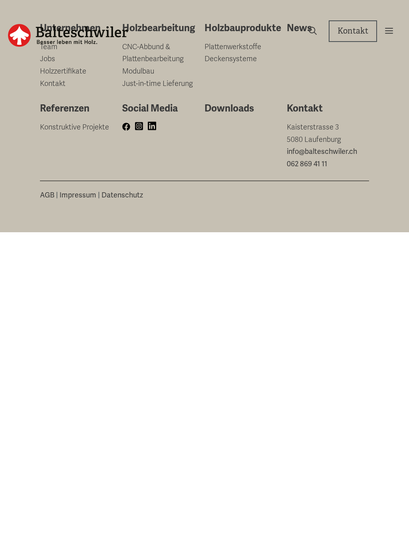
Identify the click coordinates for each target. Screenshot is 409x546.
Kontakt (353, 31)
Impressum (78, 195)
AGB (47, 195)
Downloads (229, 108)
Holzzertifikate (63, 71)
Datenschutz (122, 195)
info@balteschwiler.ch (322, 151)
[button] (386, 31)
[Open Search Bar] (310, 31)
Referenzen (64, 108)
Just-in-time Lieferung (157, 83)
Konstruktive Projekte (74, 127)
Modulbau (138, 71)
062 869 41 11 (307, 163)
